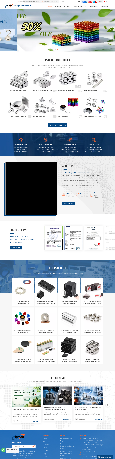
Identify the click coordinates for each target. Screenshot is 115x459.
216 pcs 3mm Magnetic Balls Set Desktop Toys (22, 331)
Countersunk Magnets (66, 90)
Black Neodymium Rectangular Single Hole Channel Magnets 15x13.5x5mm (46, 302)
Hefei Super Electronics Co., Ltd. (23, 6)
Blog (44, 454)
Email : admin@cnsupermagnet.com (92, 455)
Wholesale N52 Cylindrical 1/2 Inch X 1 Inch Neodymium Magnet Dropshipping (69, 331)
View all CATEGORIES (57, 125)
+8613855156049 (49, 1)
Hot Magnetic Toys (80, 6)
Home (50, 6)
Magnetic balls (63, 116)
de (106, 1)
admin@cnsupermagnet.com (29, 1)
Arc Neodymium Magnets (17, 116)
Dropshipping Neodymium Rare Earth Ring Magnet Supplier (46, 331)
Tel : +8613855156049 (89, 452)
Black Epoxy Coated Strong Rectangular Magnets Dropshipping (69, 302)
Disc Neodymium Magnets (17, 90)
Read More (68, 203)
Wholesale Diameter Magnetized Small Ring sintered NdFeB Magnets (22, 302)
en (101, 1)
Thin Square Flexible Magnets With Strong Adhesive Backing (92, 302)
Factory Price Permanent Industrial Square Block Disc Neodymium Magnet (92, 331)
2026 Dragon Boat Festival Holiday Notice (26, 409)
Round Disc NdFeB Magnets (66, 440)
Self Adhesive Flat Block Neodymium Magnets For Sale (46, 360)
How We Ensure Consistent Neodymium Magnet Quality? (88, 408)
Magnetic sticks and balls (92, 116)
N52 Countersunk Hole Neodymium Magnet (66, 453)
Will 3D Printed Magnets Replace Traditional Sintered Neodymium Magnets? (54, 408)
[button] (55, 49)
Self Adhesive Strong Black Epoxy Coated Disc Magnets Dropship (23, 360)
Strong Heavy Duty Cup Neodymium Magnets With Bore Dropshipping (92, 360)
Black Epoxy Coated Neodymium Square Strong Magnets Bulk (69, 360)
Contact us (104, 6)
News (45, 448)
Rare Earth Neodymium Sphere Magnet (67, 446)
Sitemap (45, 457)
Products (67, 6)
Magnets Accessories (91, 90)
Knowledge (93, 6)
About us (58, 6)
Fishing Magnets (39, 116)
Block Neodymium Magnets (43, 90)
